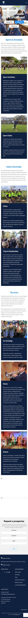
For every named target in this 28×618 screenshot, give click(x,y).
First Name (13, 530)
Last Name (14, 535)
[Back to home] (3, 2)
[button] (26, 2)
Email (14, 540)
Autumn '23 (9, 22)
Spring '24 (19, 22)
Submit (13, 548)
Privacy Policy (24, 609)
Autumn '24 (14, 26)
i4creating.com (16, 614)
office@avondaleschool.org (8, 594)
